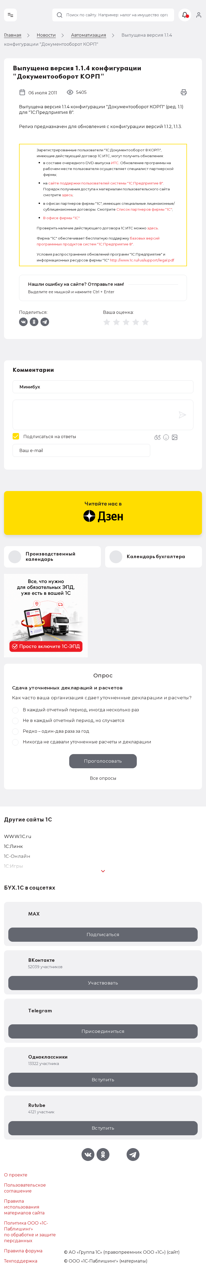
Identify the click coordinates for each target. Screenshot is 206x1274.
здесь (67, 195)
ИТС (115, 163)
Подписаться (103, 934)
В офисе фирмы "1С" (61, 218)
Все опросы (103, 778)
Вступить (103, 1079)
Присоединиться (103, 1031)
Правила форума (23, 1250)
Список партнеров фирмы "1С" (144, 209)
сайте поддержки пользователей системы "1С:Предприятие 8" (105, 183)
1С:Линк (13, 846)
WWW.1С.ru (17, 836)
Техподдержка (20, 1261)
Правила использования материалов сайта (24, 1207)
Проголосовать (103, 761)
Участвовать (103, 983)
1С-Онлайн (17, 856)
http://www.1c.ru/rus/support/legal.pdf (142, 260)
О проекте (15, 1175)
